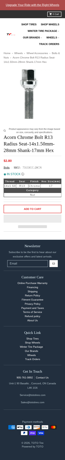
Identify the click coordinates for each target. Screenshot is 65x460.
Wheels (18, 53)
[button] (32, 219)
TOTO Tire (37, 442)
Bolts (7, 167)
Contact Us (42, 377)
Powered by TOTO (32, 446)
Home (7, 53)
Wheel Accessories (37, 53)
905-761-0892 (25, 377)
